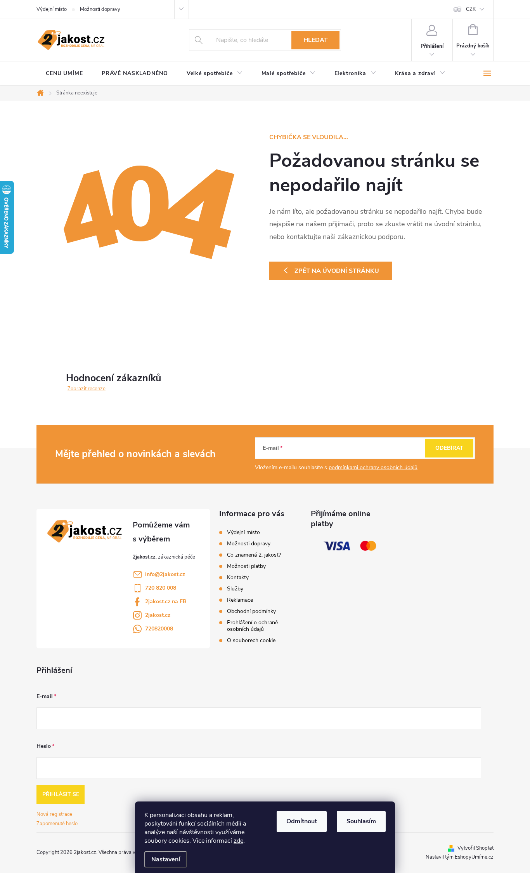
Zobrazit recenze (87, 388)
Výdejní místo (51, 9)
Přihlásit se (60, 794)
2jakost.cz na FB (166, 601)
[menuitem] (64, 73)
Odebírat (449, 448)
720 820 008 (160, 588)
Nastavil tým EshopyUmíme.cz (460, 857)
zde (238, 840)
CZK (471, 9)
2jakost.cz (157, 615)
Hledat (315, 40)
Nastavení (165, 859)
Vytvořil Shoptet (475, 848)
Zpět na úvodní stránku (336, 271)
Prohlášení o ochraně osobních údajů (252, 626)
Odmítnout (301, 821)
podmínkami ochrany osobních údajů (373, 467)
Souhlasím (361, 821)
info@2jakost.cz (165, 574)
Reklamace (240, 600)
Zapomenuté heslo (57, 823)
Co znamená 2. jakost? (254, 555)
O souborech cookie (251, 640)
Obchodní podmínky (251, 611)
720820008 (159, 628)
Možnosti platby (246, 566)
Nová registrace (54, 814)
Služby (235, 588)
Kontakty (238, 577)
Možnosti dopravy (100, 9)
